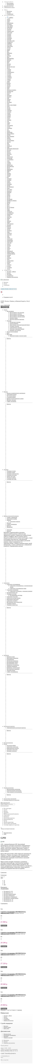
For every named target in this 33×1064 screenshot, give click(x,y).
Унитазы (9, 320)
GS (8, 129)
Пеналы (9, 523)
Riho (8, 204)
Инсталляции (10, 311)
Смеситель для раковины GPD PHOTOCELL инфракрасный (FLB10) (13, 912)
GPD (8, 124)
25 (4, 880)
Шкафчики (10, 527)
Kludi (8, 155)
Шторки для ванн (11, 400)
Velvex (8, 244)
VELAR (9, 243)
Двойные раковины (12, 666)
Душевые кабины (11, 477)
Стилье (9, 266)
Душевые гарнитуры (12, 604)
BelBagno (9, 53)
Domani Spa (10, 91)
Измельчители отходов (13, 748)
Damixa (9, 83)
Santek (8, 215)
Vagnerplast (10, 240)
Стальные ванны (11, 397)
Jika (8, 143)
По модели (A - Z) (8, 899)
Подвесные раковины (12, 660)
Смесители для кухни (12, 747)
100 (5, 884)
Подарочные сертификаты (10, 1035)
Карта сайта (6, 1028)
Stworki (9, 225)
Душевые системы (11, 594)
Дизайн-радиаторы (9, 787)
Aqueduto (9, 38)
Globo (8, 122)
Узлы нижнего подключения (14, 792)
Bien (8, 57)
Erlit (8, 98)
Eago (8, 94)
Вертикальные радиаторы (13, 789)
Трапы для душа (11, 476)
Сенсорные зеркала (15, 521)
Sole (8, 219)
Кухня (5, 744)
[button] (8, 828)
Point (8, 188)
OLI (8, 177)
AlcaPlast (9, 24)
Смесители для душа (12, 596)
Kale (8, 147)
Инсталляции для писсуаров (17, 316)
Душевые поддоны (12, 475)
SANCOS (9, 211)
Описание (9, 529)
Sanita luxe (9, 214)
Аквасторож (10, 260)
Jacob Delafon (10, 140)
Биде (8, 333)
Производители (7, 1034)
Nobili (8, 176)
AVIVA (9, 47)
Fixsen (8, 107)
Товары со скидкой (8, 1037)
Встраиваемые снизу (12, 663)
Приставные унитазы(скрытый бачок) (20, 325)
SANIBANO (10, 213)
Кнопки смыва (14, 318)
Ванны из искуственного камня (15, 398)
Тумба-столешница (12, 524)
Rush (8, 208)
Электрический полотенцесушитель (16, 727)
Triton (8, 237)
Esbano (9, 99)
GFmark (9, 120)
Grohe (8, 126)
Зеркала (9, 520)
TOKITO (9, 233)
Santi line (9, 217)
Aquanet (9, 34)
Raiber (8, 195)
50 (4, 882)
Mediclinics (10, 169)
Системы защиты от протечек (11, 800)
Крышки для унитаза (15, 330)
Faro (8, 103)
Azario (8, 49)
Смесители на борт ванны (13, 598)
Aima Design (10, 23)
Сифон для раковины (12, 671)
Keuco (8, 151)
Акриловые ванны (11, 394)
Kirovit (9, 152)
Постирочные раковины (13, 669)
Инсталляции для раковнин (17, 315)
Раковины (6, 655)
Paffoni (9, 182)
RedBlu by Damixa (11, 200)
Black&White (10, 58)
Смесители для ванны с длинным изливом (21, 591)
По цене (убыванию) (9, 895)
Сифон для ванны (11, 401)
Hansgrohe (9, 132)
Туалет (5, 309)
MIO (8, 172)
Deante (9, 85)
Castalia (9, 70)
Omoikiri (9, 178)
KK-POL (9, 154)
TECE (8, 229)
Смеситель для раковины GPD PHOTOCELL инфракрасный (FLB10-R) (13, 933)
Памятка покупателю (12, 277)
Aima (8, 21)
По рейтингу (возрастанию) (11, 898)
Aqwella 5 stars (11, 40)
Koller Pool (10, 157)
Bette (8, 54)
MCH (8, 167)
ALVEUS (9, 28)
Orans (8, 181)
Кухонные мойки (11, 745)
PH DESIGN (10, 187)
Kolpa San (9, 158)
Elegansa (9, 95)
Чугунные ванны (11, 396)
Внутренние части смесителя (14, 602)
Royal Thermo (10, 207)
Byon (8, 68)
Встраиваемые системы (16, 595)
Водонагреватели (8, 742)
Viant (8, 247)
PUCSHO (9, 189)
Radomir (9, 192)
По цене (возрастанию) (10, 894)
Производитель (8, 832)
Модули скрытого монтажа (17, 319)
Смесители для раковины (13, 584)
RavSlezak (9, 199)
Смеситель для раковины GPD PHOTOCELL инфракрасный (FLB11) (13, 974)
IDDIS (8, 135)
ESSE (8, 101)
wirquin (9, 255)
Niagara (9, 174)
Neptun (9, 173)
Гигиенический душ (12, 592)
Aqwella (9, 39)
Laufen (9, 162)
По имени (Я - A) (8, 892)
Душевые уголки (11, 471)
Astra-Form (10, 46)
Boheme (9, 60)
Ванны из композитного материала (16, 393)
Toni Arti (9, 234)
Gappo (8, 113)
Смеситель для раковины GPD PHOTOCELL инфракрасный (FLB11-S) (13, 995)
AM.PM (9, 30)
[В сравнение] (1, 939)
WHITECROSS (11, 253)
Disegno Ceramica (11, 90)
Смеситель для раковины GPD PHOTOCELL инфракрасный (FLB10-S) (13, 954)
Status (8, 222)
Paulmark (9, 184)
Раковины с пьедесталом (13, 667)
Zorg (8, 259)
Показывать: (4, 887)
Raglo (8, 193)
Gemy (8, 118)
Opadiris (9, 180)
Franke (8, 109)
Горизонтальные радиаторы (14, 790)
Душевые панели (11, 603)
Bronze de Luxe (11, 66)
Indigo (8, 137)
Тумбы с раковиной (12, 517)
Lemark (9, 163)
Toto (8, 236)
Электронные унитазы (16, 327)
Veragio (9, 245)
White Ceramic (10, 252)
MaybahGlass (10, 166)
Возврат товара (7, 1027)
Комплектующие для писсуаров (18, 335)
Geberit (9, 116)
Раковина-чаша (11, 656)
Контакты (9, 11)
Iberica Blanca (10, 133)
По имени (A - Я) (8, 891)
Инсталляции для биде (16, 314)
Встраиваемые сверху (12, 662)
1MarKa (11, 17)
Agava (8, 20)
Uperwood (9, 238)
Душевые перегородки (13, 473)
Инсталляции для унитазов (17, 312)
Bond (8, 61)
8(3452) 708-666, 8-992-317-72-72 (8, 289)
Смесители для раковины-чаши (18, 588)
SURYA (9, 226)
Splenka (9, 221)
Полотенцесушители (9, 726)
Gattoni (9, 114)
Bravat (8, 65)
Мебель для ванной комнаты (11, 516)
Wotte (8, 256)
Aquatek (9, 35)
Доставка (9, 274)
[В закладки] (1, 917)
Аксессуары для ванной (10, 798)
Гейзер (9, 262)
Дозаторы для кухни (12, 749)
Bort (8, 62)
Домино (9, 264)
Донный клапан (11, 670)
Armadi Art (10, 42)
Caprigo (9, 69)
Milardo (9, 170)
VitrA (8, 249)
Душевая (6, 469)
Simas (8, 218)
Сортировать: (5, 903)
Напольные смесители (12, 599)
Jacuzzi (9, 141)
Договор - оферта (11, 271)
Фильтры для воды (12, 751)
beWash (9, 55)
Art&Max (9, 43)
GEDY (9, 117)
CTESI (9, 80)
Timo (8, 232)
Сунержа (9, 267)
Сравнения (3, 872)
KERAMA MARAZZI (12, 148)
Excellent (9, 102)
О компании (10, 14)
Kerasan (9, 150)
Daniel (8, 84)
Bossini (9, 64)
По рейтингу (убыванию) (10, 897)
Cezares (9, 75)
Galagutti (9, 110)
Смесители (6, 583)
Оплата (9, 12)
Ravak (8, 196)
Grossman (9, 128)
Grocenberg (10, 125)
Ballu (8, 50)
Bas (8, 51)
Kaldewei (9, 146)
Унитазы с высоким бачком (17, 329)
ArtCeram (9, 45)
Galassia (9, 111)
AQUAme (9, 32)
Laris (8, 161)
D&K (8, 81)
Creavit (9, 79)
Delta (8, 87)
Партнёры (6, 1036)
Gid (8, 121)
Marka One (10, 165)
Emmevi (9, 96)
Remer (8, 202)
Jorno (8, 144)
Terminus (9, 230)
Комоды (9, 525)
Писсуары (9, 334)
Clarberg (9, 76)
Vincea (8, 248)
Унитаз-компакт (14, 323)
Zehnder (9, 258)
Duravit (9, 92)
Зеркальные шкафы (12, 518)
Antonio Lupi (10, 31)
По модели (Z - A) (8, 901)
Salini (8, 210)
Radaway (9, 191)
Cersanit (9, 73)
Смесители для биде (12, 600)
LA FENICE (10, 159)
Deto (8, 88)
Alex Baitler (10, 25)
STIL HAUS (10, 223)
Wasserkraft (10, 251)
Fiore (8, 106)
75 (4, 883)
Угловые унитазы (14, 326)
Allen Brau (9, 27)
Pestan (8, 185)
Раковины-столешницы (13, 665)
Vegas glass (10, 241)
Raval (8, 197)
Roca (8, 206)
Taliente (9, 228)
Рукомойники (10, 659)
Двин (8, 263)
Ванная (6, 391)
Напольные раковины (12, 658)
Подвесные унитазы (15, 322)
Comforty (9, 77)
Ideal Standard (10, 136)
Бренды (9, 338)
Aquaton (9, 36)
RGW (8, 203)
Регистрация (10, 3)
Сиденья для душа (11, 479)
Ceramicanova (10, 72)
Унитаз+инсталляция (12, 331)
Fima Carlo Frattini (11, 105)
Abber (8, 19)
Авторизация (10, 4)
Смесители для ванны (12, 589)
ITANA (9, 139)
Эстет (8, 269)
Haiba (8, 131)
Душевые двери (11, 472)
